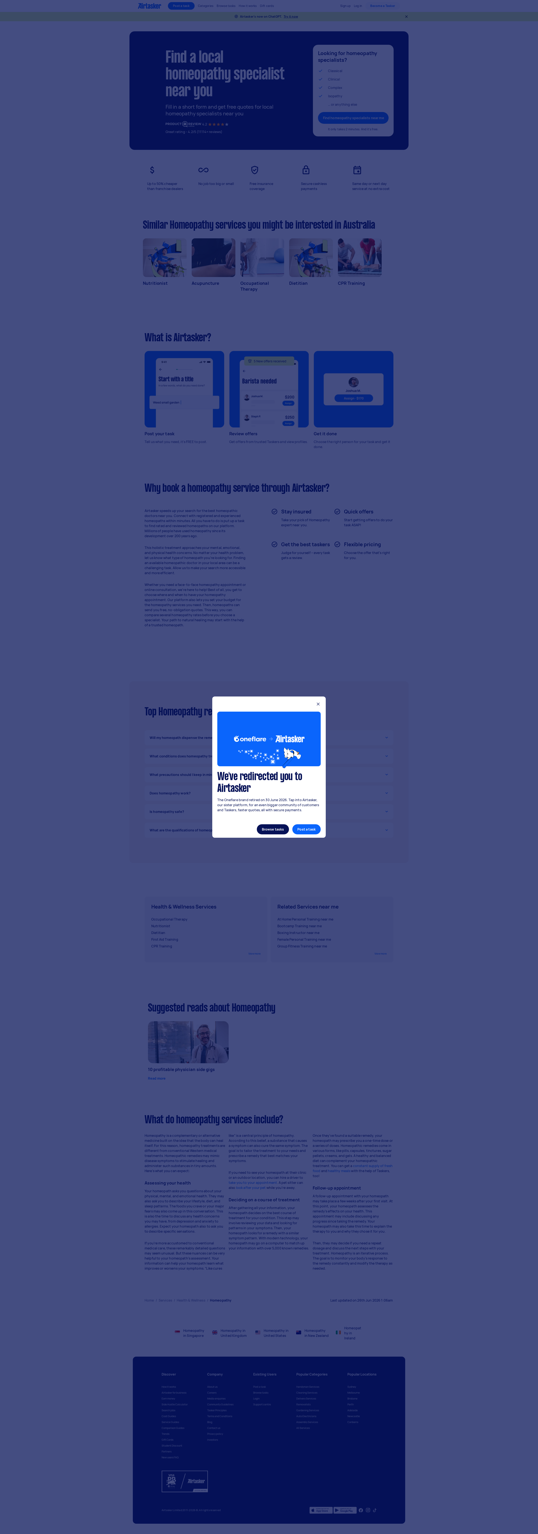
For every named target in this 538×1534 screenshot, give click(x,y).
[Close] (318, 705)
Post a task (306, 829)
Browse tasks (273, 829)
